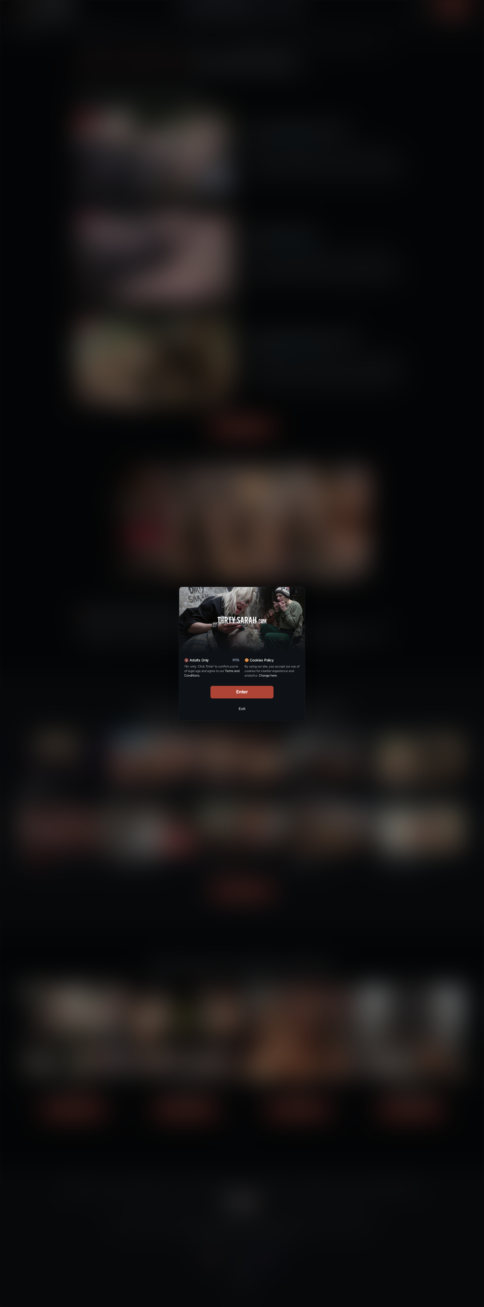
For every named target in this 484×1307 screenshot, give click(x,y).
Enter (242, 691)
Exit (242, 708)
